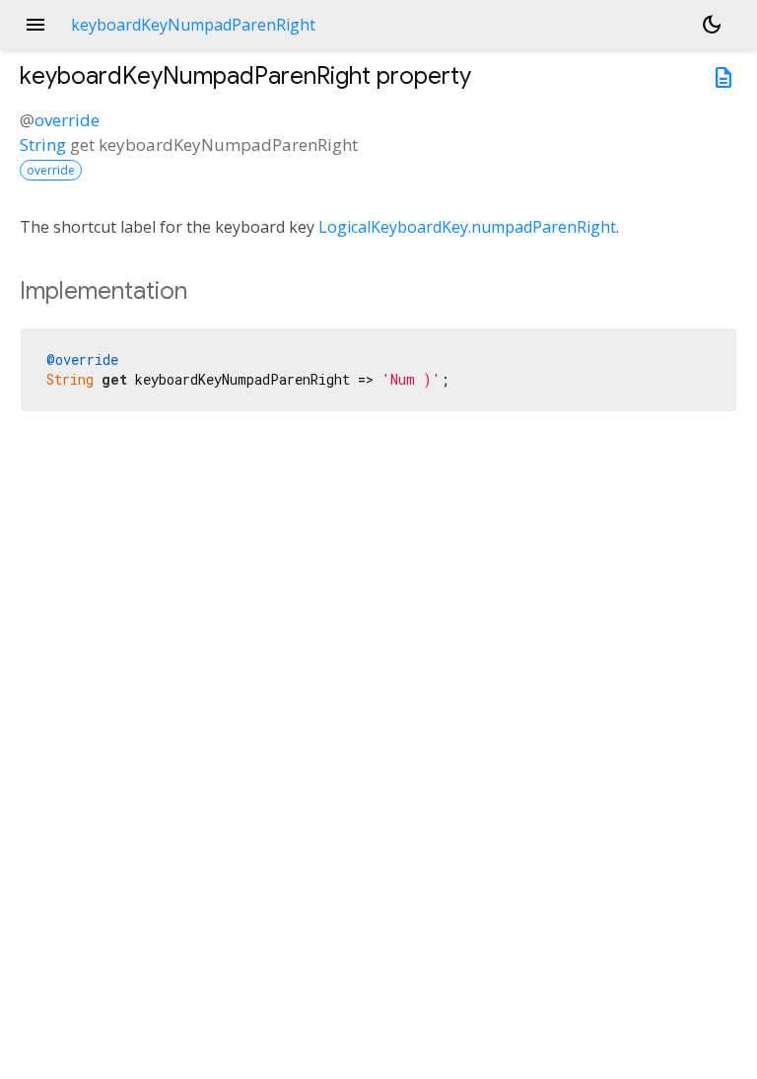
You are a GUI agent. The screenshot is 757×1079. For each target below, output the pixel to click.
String (43, 144)
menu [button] (35, 24)
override (67, 119)
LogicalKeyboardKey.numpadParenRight (467, 227)
